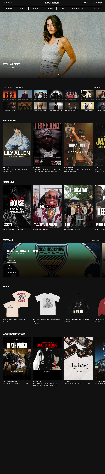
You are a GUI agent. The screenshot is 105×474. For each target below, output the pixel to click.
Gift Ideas (35, 8)
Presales (22, 8)
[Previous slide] (49, 75)
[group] (9, 95)
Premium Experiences (78, 8)
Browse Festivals (95, 240)
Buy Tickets (10, 272)
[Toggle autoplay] (58, 75)
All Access (9, 8)
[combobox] (54, 87)
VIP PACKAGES (49, 8)
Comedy (62, 8)
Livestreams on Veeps (14, 333)
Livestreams (95, 8)
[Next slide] (56, 75)
